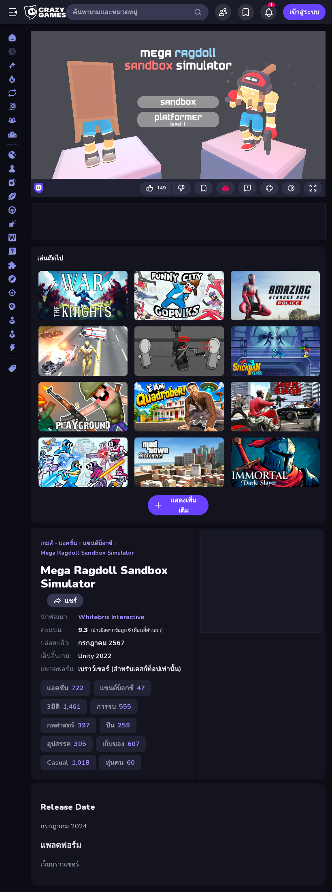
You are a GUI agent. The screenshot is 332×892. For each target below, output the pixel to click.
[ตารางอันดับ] (12, 134)
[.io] (12, 155)
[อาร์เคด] (12, 334)
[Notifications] (268, 12)
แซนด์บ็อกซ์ (98, 543)
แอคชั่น (68, 543)
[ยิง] (12, 293)
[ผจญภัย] (12, 279)
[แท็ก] (12, 368)
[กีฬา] (12, 196)
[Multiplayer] (12, 120)
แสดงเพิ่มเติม (183, 505)
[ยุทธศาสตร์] (12, 306)
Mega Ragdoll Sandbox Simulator (87, 553)
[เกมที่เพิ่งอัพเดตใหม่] (12, 93)
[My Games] (246, 12)
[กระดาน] (12, 169)
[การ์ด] (12, 182)
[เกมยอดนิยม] (12, 79)
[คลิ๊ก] (12, 224)
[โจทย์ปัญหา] (12, 251)
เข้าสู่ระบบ (304, 12)
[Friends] (223, 12)
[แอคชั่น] (12, 348)
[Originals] (12, 107)
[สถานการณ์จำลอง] (12, 320)
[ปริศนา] (12, 265)
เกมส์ (46, 543)
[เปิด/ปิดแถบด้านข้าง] (13, 12)
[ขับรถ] (12, 210)
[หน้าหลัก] (12, 38)
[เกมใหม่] (12, 65)
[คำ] (12, 237)
